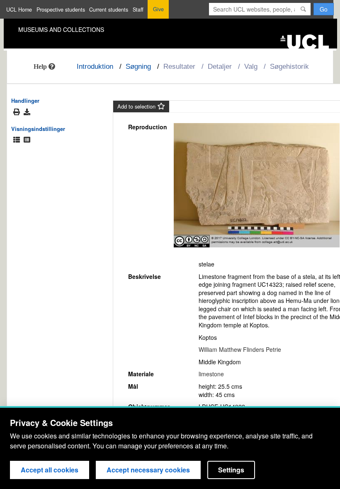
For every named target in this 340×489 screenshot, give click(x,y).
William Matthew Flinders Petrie (240, 349)
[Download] (27, 112)
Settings (231, 469)
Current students (108, 9)
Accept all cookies (49, 469)
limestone (211, 374)
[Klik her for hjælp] (44, 66)
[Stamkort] (27, 140)
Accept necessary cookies (148, 469)
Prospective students (60, 9)
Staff (138, 9)
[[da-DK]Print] (16, 112)
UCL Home (19, 9)
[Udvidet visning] (16, 140)
